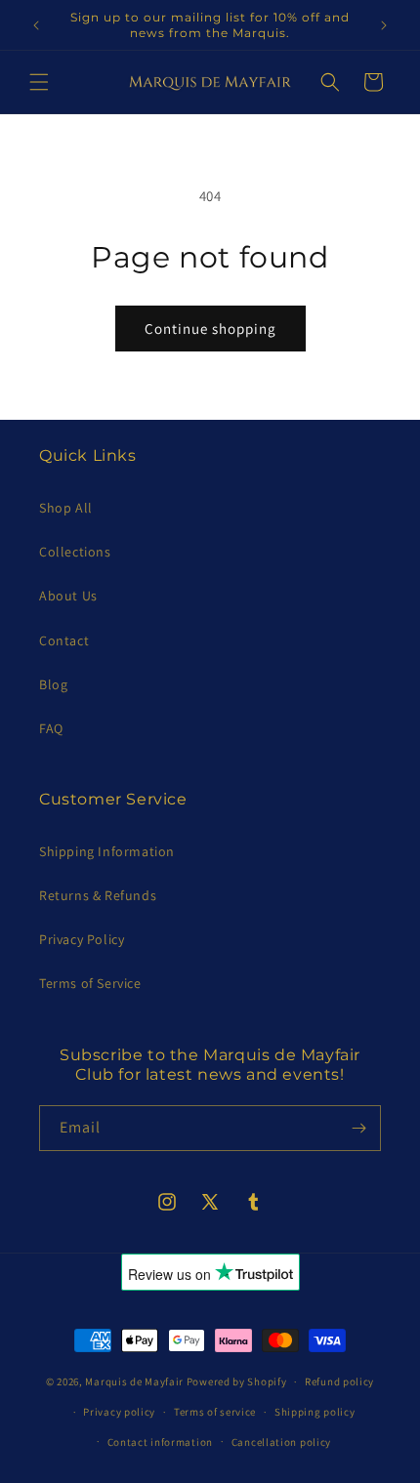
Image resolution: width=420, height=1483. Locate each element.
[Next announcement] (383, 25)
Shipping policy (315, 1412)
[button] (39, 82)
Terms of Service (90, 983)
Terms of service (215, 1412)
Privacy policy (119, 1412)
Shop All (66, 507)
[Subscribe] (358, 1128)
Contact (64, 640)
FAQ (51, 728)
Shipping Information (107, 851)
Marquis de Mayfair (134, 1381)
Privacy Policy (81, 939)
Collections (75, 551)
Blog (53, 684)
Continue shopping (210, 328)
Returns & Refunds (97, 895)
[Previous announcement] (36, 25)
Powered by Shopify (237, 1381)
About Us (68, 595)
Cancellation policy (281, 1442)
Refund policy (339, 1381)
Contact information (160, 1442)
